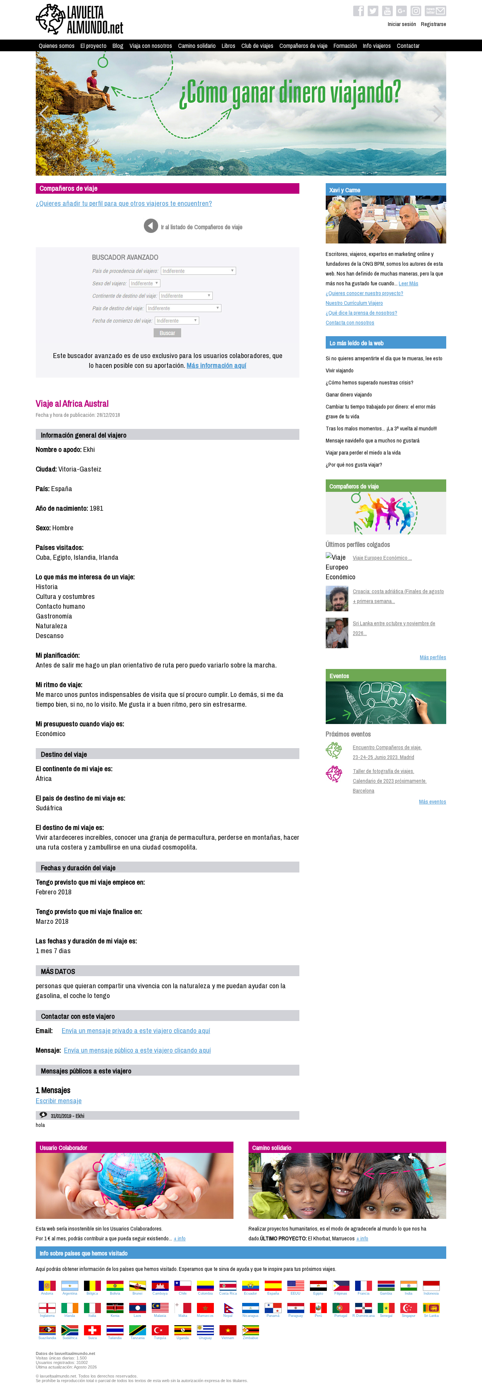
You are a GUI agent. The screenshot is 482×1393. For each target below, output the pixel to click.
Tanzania (138, 1338)
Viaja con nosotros (151, 45)
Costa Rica (228, 1293)
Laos (137, 1316)
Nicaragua (250, 1316)
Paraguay (295, 1316)
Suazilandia (47, 1338)
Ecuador (250, 1293)
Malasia (160, 1316)
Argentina (70, 1293)
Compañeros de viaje (303, 45)
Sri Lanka (431, 1316)
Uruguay (205, 1338)
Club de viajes (257, 45)
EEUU (295, 1293)
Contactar (408, 45)
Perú (318, 1316)
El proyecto (94, 45)
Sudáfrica (70, 1338)
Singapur (408, 1316)
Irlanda (69, 1316)
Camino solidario (197, 45)
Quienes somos (57, 45)
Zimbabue (250, 1338)
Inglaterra (47, 1316)
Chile (183, 1293)
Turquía (160, 1338)
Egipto (318, 1293)
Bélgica (92, 1293)
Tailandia (115, 1338)
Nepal (227, 1316)
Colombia (205, 1293)
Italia (92, 1316)
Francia (363, 1293)
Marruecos (205, 1316)
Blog (118, 45)
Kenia (115, 1316)
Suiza (92, 1338)
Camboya (160, 1293)
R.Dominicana (363, 1316)
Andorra (47, 1293)
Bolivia (115, 1293)
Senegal (386, 1316)
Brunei (137, 1293)
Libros (228, 45)
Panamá (273, 1316)
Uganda (183, 1338)
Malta (182, 1316)
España (273, 1293)
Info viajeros (377, 45)
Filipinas (340, 1293)
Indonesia (431, 1293)
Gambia (386, 1293)
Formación (345, 45)
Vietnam (227, 1338)
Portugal (340, 1316)
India (408, 1293)
